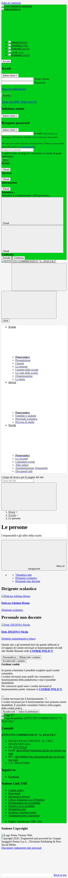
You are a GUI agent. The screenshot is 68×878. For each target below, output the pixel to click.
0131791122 (20, 747)
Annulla (6, 258)
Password (39, 82)
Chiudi (6, 169)
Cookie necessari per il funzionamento (22, 698)
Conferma (19, 258)
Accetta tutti (14, 661)
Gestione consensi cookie (22, 812)
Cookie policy (16, 790)
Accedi (6, 61)
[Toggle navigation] (28, 305)
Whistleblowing (17, 809)
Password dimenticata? (14, 88)
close (5, 320)
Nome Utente (41, 78)
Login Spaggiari (27, 146)
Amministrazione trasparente (24, 815)
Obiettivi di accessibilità (21, 806)
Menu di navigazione (46, 567)
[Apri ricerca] (39, 277)
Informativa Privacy (19, 796)
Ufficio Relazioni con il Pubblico (26, 799)
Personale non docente (27, 581)
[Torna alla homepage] (34, 261)
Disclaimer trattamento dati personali (21, 847)
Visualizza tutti (23, 574)
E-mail (38, 133)
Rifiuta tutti (29, 657)
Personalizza (9, 657)
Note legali (14, 793)
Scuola (12, 515)
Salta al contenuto (11, 2)
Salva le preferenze (28, 711)
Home (11, 511)
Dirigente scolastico (26, 578)
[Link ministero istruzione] (16, 6)
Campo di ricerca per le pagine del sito (22, 477)
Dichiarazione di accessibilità (24, 802)
